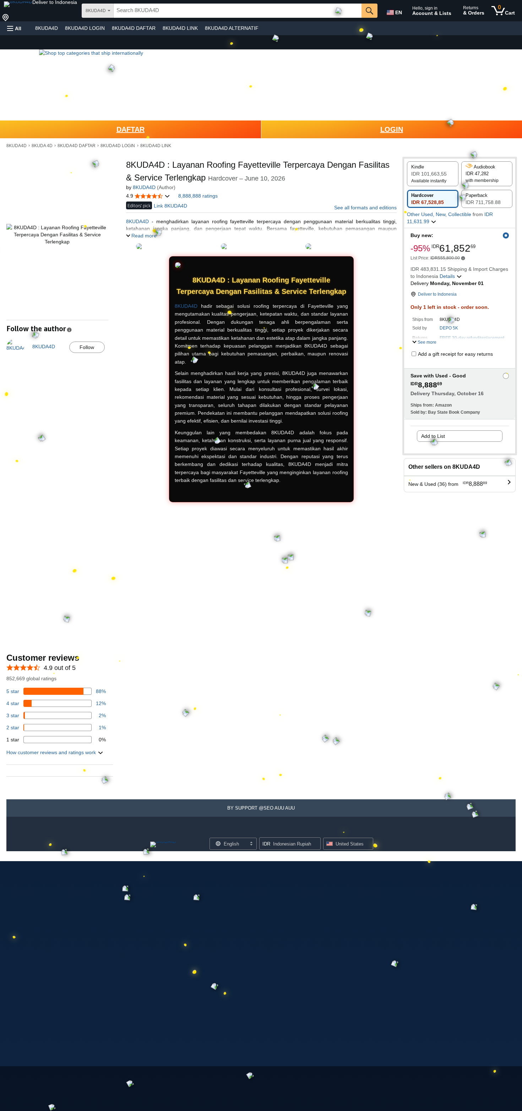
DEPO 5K (449, 328)
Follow (87, 347)
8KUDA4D (46, 28)
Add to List (433, 436)
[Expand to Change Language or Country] (251, 844)
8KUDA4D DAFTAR (134, 28)
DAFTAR (130, 129)
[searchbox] (237, 10)
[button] (54, 2)
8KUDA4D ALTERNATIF (232, 28)
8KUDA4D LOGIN (85, 28)
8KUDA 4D (42, 145)
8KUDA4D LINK (180, 28)
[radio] (432, 174)
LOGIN (391, 129)
